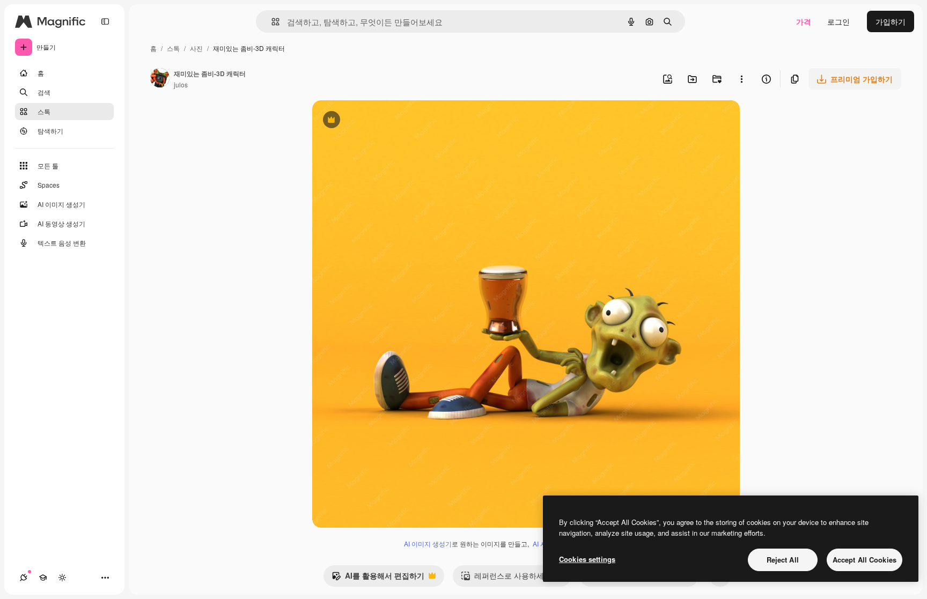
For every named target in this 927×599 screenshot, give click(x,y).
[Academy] (43, 577)
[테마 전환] (62, 577)
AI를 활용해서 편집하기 (378, 578)
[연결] (23, 577)
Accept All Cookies (864, 559)
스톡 (173, 48)
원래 (374, 121)
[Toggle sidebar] (105, 21)
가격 (803, 21)
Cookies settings (587, 559)
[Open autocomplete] (271, 22)
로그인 (838, 21)
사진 (196, 48)
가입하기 (891, 21)
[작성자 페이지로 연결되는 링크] (160, 79)
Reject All (783, 559)
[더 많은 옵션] (741, 79)
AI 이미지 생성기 (428, 543)
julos (181, 84)
